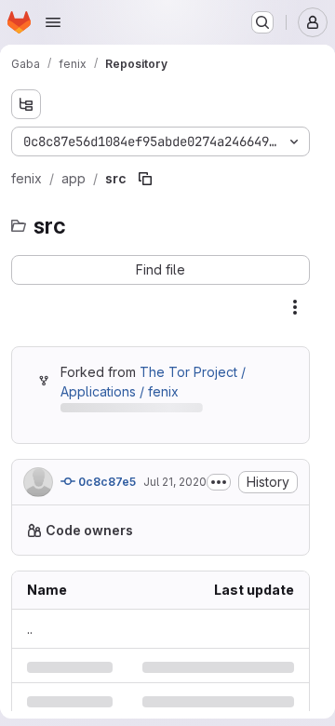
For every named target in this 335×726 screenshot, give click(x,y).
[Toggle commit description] (219, 482)
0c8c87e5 (105, 482)
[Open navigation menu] (53, 22)
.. (30, 629)
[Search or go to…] (262, 22)
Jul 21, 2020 (175, 482)
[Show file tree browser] (26, 104)
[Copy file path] (145, 179)
